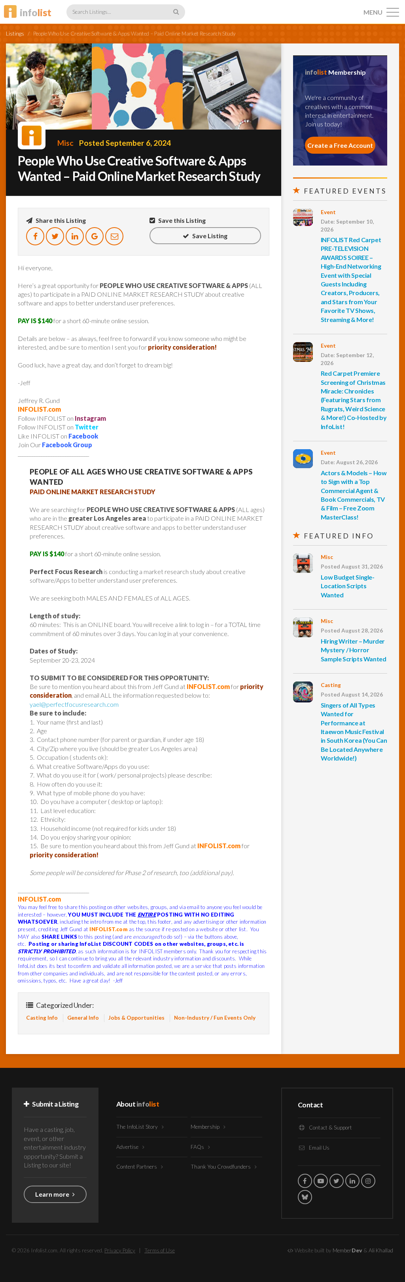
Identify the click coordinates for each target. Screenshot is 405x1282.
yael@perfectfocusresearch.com (74, 704)
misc (65, 142)
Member (347, 1250)
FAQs (198, 1147)
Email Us (318, 1148)
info (35, 12)
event (328, 212)
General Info (83, 1018)
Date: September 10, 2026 (347, 225)
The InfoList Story (137, 1127)
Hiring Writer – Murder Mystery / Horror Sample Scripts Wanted (353, 650)
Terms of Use (159, 1250)
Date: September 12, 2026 (347, 359)
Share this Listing (60, 220)
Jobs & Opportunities (136, 1018)
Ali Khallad (381, 1250)
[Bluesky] (305, 1197)
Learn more (52, 1194)
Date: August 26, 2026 (349, 462)
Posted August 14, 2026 (352, 694)
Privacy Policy (119, 1250)
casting (331, 685)
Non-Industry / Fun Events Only (214, 1018)
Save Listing (209, 235)
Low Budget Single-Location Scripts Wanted (348, 586)
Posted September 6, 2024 (125, 142)
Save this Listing (181, 220)
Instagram (90, 418)
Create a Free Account (340, 145)
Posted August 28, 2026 (352, 630)
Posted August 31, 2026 (352, 566)
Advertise (128, 1147)
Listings (15, 33)
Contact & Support (330, 1127)
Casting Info (42, 1018)
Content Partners (137, 1166)
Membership (206, 1127)
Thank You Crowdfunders (221, 1166)
